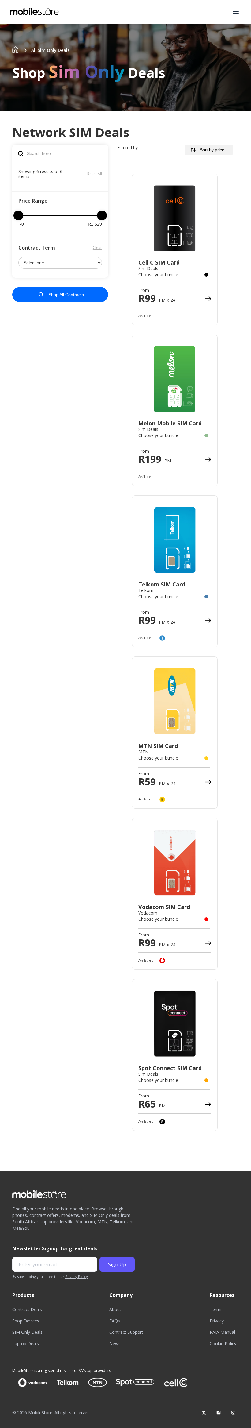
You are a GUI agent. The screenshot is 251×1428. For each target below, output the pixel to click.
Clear (97, 247)
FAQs (114, 1321)
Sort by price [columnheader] (212, 149)
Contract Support (126, 1332)
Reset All (94, 173)
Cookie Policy (223, 1343)
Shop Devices (25, 1321)
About (115, 1309)
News (115, 1343)
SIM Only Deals (27, 1332)
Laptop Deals (25, 1343)
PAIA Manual (222, 1332)
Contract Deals (27, 1309)
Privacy (217, 1321)
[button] (235, 11)
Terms (216, 1309)
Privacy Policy (76, 1276)
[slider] (18, 215)
